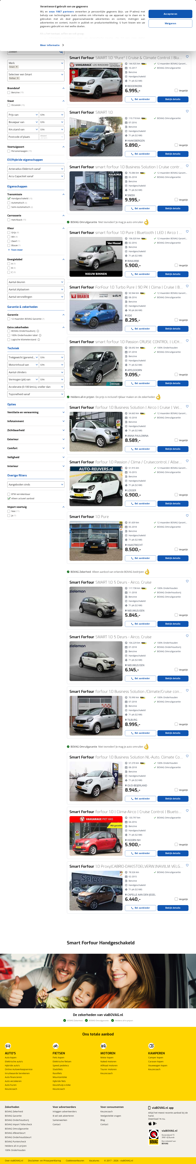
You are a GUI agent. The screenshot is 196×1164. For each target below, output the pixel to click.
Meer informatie (50, 45)
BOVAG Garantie (13, 1115)
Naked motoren (108, 1061)
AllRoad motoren (109, 1065)
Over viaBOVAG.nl (14, 1160)
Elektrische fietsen (62, 1061)
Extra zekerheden (18, 327)
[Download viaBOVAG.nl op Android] (155, 1124)
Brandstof (13, 88)
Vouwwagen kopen (157, 1065)
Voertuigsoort (15, 146)
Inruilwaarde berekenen (17, 1073)
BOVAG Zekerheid (14, 1111)
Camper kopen (155, 1057)
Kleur (10, 228)
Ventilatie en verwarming (22, 412)
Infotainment (15, 421)
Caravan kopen (156, 1061)
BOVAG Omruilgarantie (16, 1128)
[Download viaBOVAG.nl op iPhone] (150, 1124)
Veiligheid (13, 457)
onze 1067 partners (61, 11)
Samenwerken (60, 1120)
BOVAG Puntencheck (15, 1141)
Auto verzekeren (13, 1081)
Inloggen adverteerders (65, 1111)
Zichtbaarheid (15, 430)
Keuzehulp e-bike (62, 1084)
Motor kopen (106, 1057)
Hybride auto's (12, 1065)
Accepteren (170, 13)
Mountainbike (60, 1077)
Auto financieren (13, 1077)
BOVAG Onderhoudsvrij (17, 1120)
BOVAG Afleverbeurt (15, 1132)
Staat (10, 101)
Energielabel (14, 259)
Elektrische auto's (14, 1061)
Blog (102, 1120)
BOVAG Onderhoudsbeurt (18, 1137)
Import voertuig (17, 507)
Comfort (12, 448)
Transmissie (14, 194)
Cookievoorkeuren (75, 1160)
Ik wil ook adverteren (63, 1115)
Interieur (12, 466)
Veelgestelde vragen (110, 1115)
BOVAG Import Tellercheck (18, 1124)
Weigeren (170, 23)
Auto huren (11, 1084)
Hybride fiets (59, 1081)
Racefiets (57, 1073)
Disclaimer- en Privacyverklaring (44, 1160)
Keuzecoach (11, 1088)
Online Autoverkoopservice (18, 1069)
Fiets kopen (58, 1057)
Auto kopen (11, 1057)
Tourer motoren (108, 1069)
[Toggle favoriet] (187, 56)
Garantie (12, 314)
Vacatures (94, 1160)
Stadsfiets (58, 1069)
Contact (56, 1124)
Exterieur (13, 439)
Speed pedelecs (61, 1065)
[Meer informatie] (38, 331)
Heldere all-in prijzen (16, 1145)
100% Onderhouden (15, 1150)
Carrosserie (14, 215)
